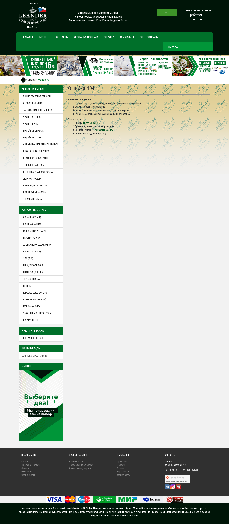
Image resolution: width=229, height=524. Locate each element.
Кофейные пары (32, 137)
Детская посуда (32, 178)
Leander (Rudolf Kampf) (34, 355)
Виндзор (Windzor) (33, 265)
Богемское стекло (33, 338)
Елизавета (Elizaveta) (35, 292)
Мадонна (115, 20)
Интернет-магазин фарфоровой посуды (42, 508)
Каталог (28, 37)
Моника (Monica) (32, 306)
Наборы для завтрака (35, 185)
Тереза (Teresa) (31, 279)
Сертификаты (149, 37)
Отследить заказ (77, 461)
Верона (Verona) (32, 237)
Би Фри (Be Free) (31, 320)
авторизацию (92, 122)
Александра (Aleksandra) (37, 244)
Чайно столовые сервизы (37, 96)
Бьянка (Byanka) (32, 251)
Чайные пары (30, 124)
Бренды (44, 37)
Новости (121, 465)
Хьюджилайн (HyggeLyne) (37, 313)
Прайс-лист (122, 461)
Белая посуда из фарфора (38, 172)
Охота (124, 20)
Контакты (61, 37)
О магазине (127, 37)
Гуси (98, 20)
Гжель (105, 20)
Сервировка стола (33, 165)
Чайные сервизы (32, 117)
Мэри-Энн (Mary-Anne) (35, 231)
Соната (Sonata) (32, 217)
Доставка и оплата (86, 37)
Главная (32, 79)
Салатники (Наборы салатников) (41, 144)
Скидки (109, 37)
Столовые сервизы (33, 103)
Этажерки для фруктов (36, 158)
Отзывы (121, 468)
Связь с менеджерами (80, 468)
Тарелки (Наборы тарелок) (37, 110)
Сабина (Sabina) (32, 224)
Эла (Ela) (28, 258)
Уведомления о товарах (81, 465)
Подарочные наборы (34, 192)
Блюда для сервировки (36, 151)
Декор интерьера (33, 199)
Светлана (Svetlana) (34, 299)
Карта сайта (123, 471)
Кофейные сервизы (33, 130)
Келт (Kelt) (28, 286)
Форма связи (123, 475)
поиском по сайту (103, 129)
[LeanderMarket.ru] (33, 15)
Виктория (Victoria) (33, 272)
